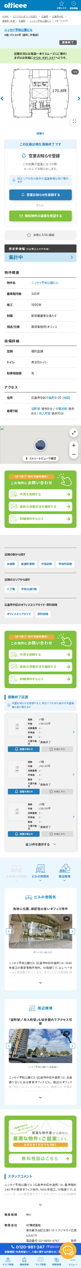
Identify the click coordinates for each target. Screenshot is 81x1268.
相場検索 (56, 1264)
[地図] (66, 398)
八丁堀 (11, 589)
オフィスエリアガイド (19, 614)
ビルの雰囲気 (40, 876)
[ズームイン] (73, 445)
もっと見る (41, 981)
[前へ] (1, 98)
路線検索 (24, 1264)
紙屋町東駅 (28, 564)
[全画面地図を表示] (73, 432)
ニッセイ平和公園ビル (40, 21)
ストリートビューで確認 (42, 458)
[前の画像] (9, 931)
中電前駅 (61, 409)
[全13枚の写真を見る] (74, 121)
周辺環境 (64, 876)
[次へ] (79, 98)
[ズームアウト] (73, 454)
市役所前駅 (65, 564)
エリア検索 (8, 1264)
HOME (5, 16)
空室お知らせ (26, 749)
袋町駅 (35, 409)
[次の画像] (72, 931)
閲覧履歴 (74, 8)
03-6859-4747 (49, 1240)
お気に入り (61, 8)
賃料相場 (42, 614)
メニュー (73, 1264)
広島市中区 (57, 16)
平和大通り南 (29, 589)
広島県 (44, 16)
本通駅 (11, 564)
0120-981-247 (44, 57)
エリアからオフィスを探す (25, 16)
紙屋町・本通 (8, 21)
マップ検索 (40, 1264)
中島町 (22, 21)
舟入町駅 (45, 413)
